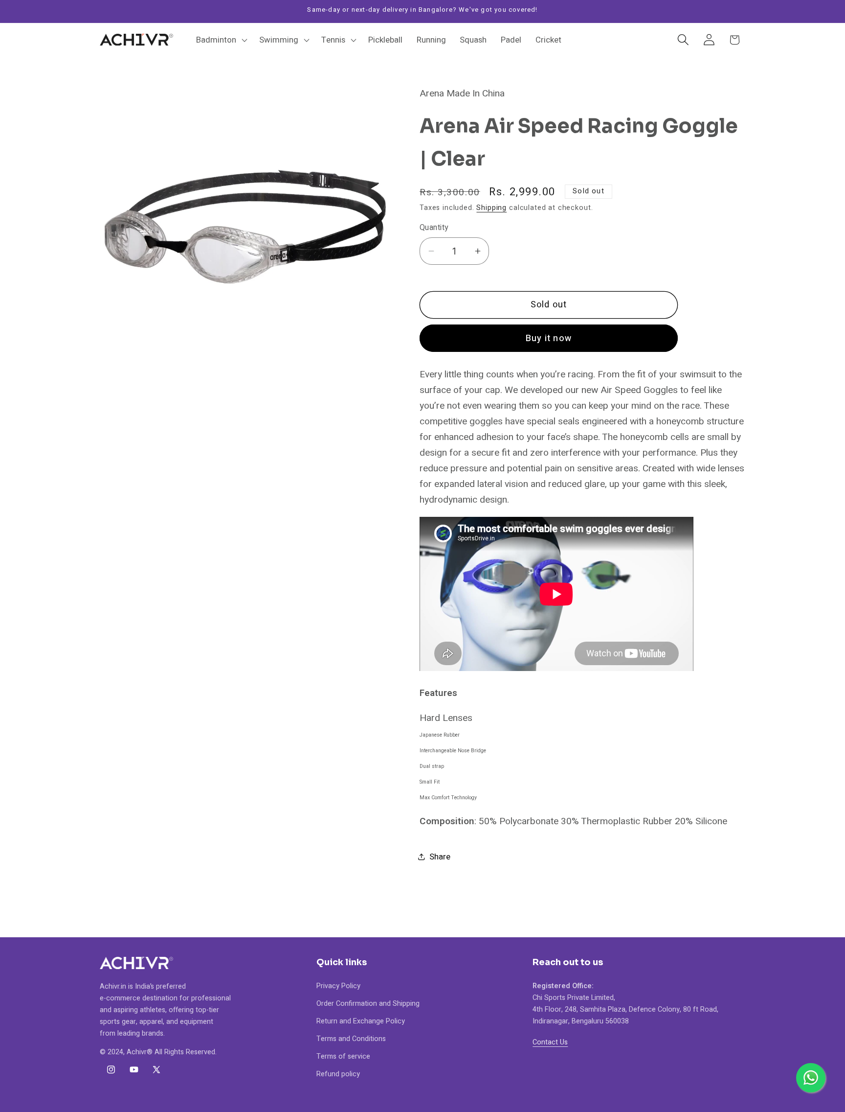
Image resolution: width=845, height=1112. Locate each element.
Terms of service (343, 1056)
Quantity (434, 228)
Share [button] (439, 857)
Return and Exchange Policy (360, 1021)
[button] (220, 39)
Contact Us (550, 1042)
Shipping (491, 208)
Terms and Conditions (351, 1038)
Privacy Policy (338, 985)
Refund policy (338, 1073)
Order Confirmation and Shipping (368, 1003)
